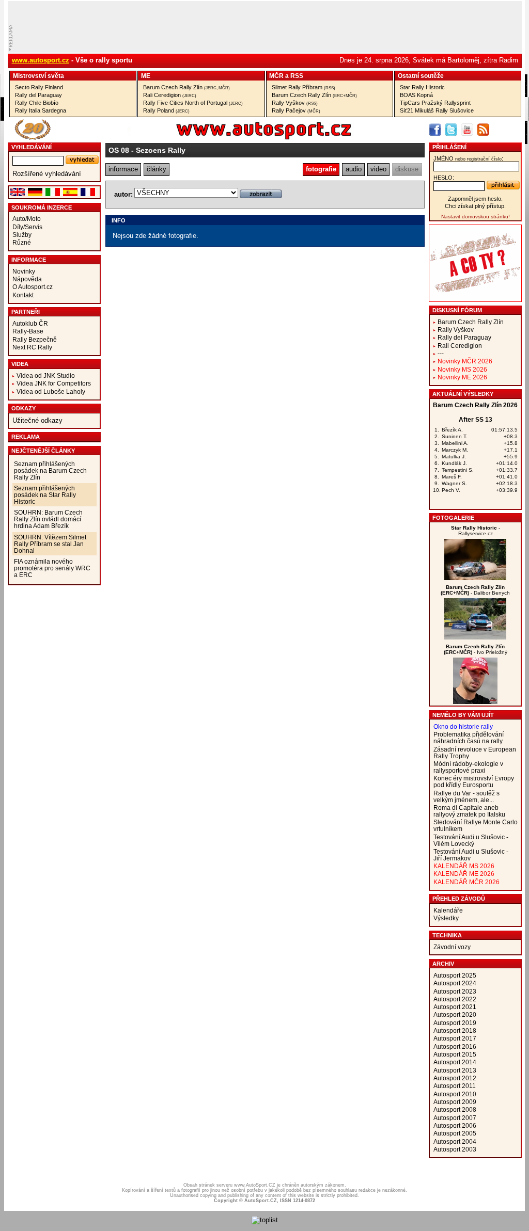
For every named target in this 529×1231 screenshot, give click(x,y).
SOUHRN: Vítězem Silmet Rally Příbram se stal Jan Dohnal (50, 544)
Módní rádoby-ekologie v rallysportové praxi (468, 767)
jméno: (468, 158)
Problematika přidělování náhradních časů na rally (468, 737)
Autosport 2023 (454, 991)
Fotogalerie (453, 518)
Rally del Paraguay (38, 95)
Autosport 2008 (454, 1109)
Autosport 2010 (454, 1094)
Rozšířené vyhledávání (46, 174)
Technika (447, 935)
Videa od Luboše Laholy (51, 391)
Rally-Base (27, 331)
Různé (21, 242)
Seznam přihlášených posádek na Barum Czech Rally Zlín (50, 470)
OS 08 (118, 150)
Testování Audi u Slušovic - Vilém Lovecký (470, 840)
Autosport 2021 (454, 1006)
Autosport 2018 (454, 1030)
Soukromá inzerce (41, 207)
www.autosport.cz (40, 60)
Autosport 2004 (454, 1141)
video (378, 169)
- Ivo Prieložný (475, 649)
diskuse (406, 169)
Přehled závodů (458, 899)
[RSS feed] (483, 129)
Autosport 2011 (454, 1085)
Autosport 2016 (454, 1046)
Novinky (23, 271)
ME (145, 75)
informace (123, 169)
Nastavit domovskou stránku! (475, 216)
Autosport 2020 (454, 1014)
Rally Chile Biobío (36, 103)
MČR (276, 75)
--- (441, 353)
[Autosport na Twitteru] (451, 129)
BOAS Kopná (416, 95)
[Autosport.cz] (234, 137)
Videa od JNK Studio (46, 375)
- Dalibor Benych (475, 590)
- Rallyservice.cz (475, 530)
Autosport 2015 (454, 1054)
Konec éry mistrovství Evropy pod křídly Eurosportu (473, 781)
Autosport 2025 (454, 975)
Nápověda (27, 279)
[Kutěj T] (475, 578)
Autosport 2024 (454, 983)
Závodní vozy (452, 947)
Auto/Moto (26, 218)
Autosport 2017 (454, 1038)
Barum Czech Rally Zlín (186, 87)
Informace (28, 260)
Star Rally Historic (422, 87)
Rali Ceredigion (169, 95)
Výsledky (446, 918)
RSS (296, 75)
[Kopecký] (475, 637)
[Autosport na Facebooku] (435, 129)
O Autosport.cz (32, 286)
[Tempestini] (475, 702)
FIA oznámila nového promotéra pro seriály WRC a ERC (52, 568)
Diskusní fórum (457, 310)
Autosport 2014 (454, 1062)
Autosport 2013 (454, 1070)
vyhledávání (31, 147)
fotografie (321, 169)
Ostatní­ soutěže (421, 75)
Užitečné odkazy (37, 420)
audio (354, 169)
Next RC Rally (32, 347)
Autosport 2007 (454, 1117)
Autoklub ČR (30, 323)
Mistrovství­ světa (38, 75)
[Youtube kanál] (467, 129)
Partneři (25, 312)
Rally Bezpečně (34, 339)
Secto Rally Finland (39, 87)
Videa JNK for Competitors (54, 383)
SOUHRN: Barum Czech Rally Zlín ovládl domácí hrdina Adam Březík (48, 519)
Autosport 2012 (454, 1078)
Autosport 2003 (454, 1149)
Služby (22, 234)
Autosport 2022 (454, 999)
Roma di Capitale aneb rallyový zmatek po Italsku (469, 811)
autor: (123, 194)
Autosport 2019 (454, 1022)
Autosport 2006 (454, 1125)
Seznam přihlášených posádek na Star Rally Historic (45, 495)
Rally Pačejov (296, 110)
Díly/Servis (27, 226)
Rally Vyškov (295, 103)
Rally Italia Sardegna (40, 110)
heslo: (443, 177)
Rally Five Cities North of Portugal (193, 103)
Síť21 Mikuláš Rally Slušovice (437, 110)
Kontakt (23, 295)
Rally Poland (166, 110)
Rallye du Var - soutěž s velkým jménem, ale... (466, 796)
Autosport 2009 (454, 1101)
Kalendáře (448, 910)
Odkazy (23, 408)
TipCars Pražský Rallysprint (435, 103)
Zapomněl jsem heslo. (475, 199)
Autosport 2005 (454, 1133)
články (156, 169)
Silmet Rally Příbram (303, 87)
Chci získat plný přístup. (475, 206)
